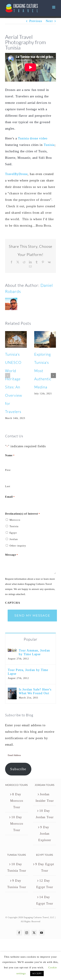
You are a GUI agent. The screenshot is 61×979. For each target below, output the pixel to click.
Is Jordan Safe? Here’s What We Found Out (35, 691)
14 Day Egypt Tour (44, 900)
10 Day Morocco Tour (16, 823)
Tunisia (49, 145)
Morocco (14, 520)
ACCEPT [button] (37, 973)
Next (49, 21)
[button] (7, 375)
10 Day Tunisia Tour (16, 867)
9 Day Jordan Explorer (44, 833)
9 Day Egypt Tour (44, 867)
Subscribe (18, 769)
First (8, 470)
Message (11, 554)
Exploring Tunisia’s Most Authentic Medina (42, 370)
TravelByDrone (16, 174)
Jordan (13, 539)
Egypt (13, 532)
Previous (35, 21)
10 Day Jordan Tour (45, 814)
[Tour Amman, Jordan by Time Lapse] (12, 652)
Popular (30, 639)
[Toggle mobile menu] (54, 7)
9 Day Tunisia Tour (16, 884)
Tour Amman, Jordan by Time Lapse (34, 652)
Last (7, 486)
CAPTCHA (12, 602)
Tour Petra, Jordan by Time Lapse (28, 671)
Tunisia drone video (32, 138)
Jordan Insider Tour (45, 797)
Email (10, 496)
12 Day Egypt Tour (44, 884)
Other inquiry (17, 545)
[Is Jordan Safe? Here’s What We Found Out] (12, 691)
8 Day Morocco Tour (16, 800)
